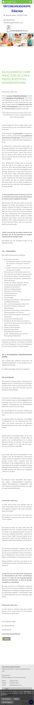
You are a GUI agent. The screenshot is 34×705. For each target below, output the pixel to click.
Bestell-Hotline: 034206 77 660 (16, 15)
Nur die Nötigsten (7, 702)
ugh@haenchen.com (16, 685)
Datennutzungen (27, 691)
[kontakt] (3, 2)
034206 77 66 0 (11, 2)
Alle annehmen (6, 699)
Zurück (7, 639)
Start (7, 689)
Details (16, 699)
